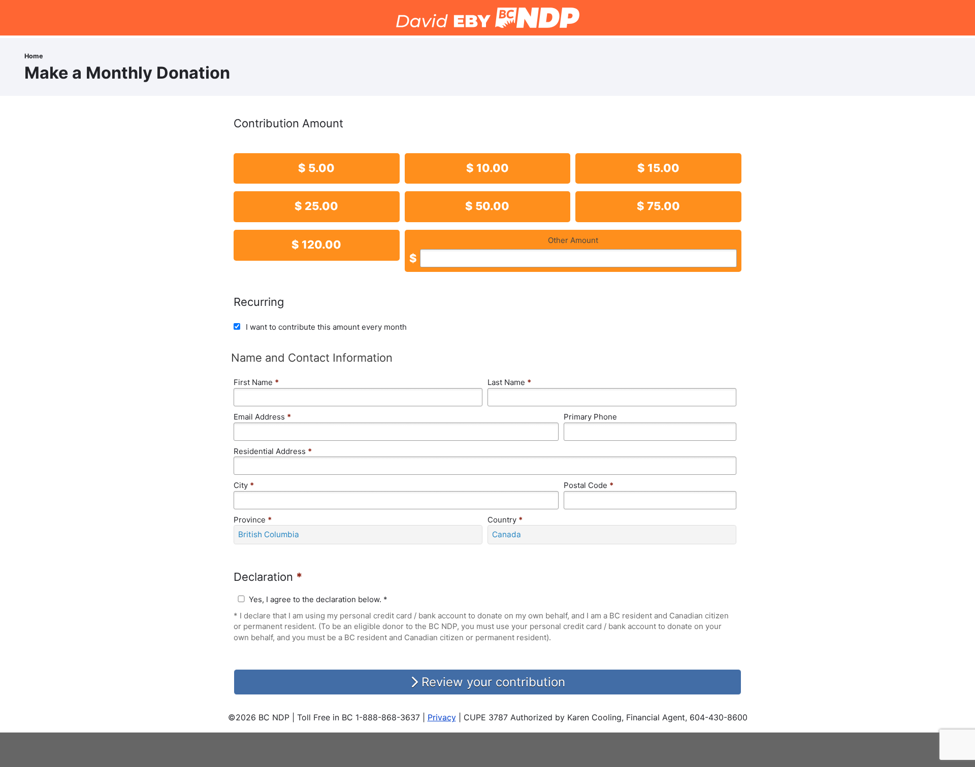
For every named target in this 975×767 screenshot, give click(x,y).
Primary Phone (590, 417)
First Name (256, 382)
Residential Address (273, 451)
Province (253, 520)
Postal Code (588, 485)
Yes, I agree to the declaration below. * (318, 599)
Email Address (262, 417)
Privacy (442, 717)
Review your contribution (491, 682)
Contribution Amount (288, 123)
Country (505, 520)
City (244, 485)
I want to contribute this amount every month (326, 327)
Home (33, 56)
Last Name (509, 382)
